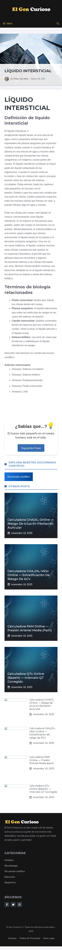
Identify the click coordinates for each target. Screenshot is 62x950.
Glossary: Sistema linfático (26, 374)
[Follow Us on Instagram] (19, 904)
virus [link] (11, 266)
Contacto (12, 938)
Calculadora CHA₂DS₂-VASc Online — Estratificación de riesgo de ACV (29, 575)
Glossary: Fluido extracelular (27, 386)
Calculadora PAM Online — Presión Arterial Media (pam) (41, 760)
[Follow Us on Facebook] (7, 904)
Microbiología (11, 865)
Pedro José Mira (21, 79)
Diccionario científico (19, 476)
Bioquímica (10, 882)
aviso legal (48, 938)
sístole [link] (10, 176)
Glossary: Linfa (20, 391)
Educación (10, 877)
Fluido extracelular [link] (22, 300)
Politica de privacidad (30, 938)
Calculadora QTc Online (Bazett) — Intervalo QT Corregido (26, 677)
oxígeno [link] (26, 159)
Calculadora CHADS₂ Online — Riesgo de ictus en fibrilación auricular (31, 523)
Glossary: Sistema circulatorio (27, 369)
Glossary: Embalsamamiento (27, 380)
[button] (58, 23)
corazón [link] (37, 147)
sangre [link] (45, 312)
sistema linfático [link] (44, 229)
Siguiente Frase (31, 448)
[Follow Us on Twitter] (13, 904)
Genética (9, 860)
